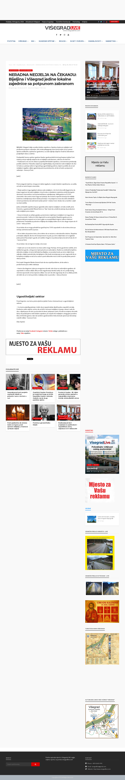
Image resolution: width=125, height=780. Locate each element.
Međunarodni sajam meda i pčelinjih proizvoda (106, 144)
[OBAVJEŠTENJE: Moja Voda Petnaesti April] (102, 80)
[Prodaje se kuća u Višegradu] (102, 454)
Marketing (76, 22)
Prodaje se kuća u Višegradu (101, 468)
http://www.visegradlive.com (102, 769)
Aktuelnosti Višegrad (33, 22)
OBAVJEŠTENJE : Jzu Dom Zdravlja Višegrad (105, 124)
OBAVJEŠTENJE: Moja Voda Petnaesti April (100, 92)
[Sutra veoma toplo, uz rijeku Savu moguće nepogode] (91, 519)
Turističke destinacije (63, 22)
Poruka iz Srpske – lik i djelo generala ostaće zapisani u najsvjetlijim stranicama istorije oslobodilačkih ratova (68, 395)
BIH (32, 41)
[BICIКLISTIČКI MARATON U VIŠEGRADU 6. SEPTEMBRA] (91, 116)
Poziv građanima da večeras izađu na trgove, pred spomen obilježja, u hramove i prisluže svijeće (17, 426)
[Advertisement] (17, 9)
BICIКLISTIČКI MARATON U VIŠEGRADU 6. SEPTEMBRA (106, 115)
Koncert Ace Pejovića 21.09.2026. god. (104, 134)
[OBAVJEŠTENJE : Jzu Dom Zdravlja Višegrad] (91, 126)
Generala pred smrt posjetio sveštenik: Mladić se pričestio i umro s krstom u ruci (17, 395)
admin (88, 97)
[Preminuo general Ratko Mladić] (43, 412)
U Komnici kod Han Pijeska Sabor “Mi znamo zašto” (100, 244)
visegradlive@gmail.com (99, 766)
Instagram (39, 331)
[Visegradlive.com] (62, 28)
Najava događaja (48, 22)
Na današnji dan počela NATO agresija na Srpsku (99, 224)
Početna (11, 41)
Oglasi (89, 465)
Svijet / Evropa (77, 41)
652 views (43, 88)
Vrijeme (84, 22)
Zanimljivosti (94, 41)
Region (62, 41)
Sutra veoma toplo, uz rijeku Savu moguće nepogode (101, 197)
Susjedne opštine (46, 41)
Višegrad (22, 41)
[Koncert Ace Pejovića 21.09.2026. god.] (91, 136)
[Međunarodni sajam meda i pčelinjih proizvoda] (91, 145)
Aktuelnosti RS (14, 70)
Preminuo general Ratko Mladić (41, 424)
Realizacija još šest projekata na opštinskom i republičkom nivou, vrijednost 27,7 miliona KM (67, 426)
